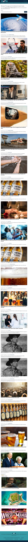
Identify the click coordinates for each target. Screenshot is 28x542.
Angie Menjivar (10, 287)
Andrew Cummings (11, 34)
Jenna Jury (9, 221)
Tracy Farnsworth (10, 399)
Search (2, 10)
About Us (22, 537)
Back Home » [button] (3, 474)
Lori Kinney (9, 197)
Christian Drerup (12, 354)
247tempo (10, 243)
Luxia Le (9, 330)
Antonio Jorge (10, 56)
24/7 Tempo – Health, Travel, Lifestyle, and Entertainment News (12, 537)
